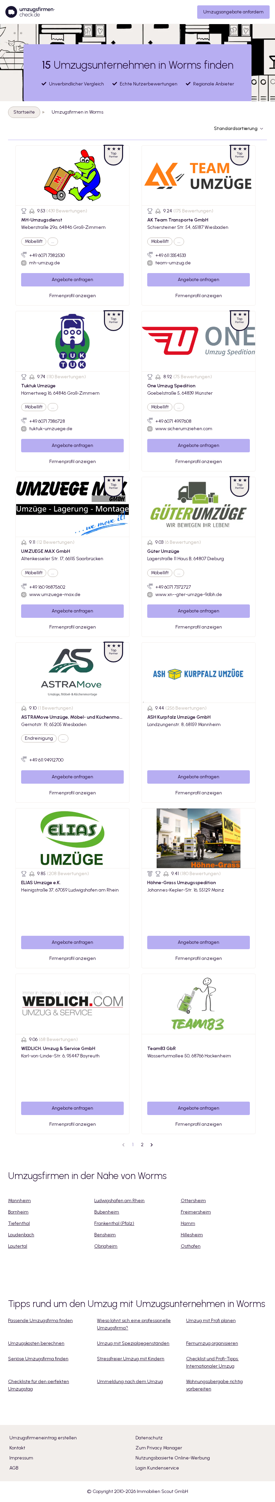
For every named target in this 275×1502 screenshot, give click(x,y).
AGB (13, 1468)
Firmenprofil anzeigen (72, 296)
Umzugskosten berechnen (36, 1343)
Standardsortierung (236, 128)
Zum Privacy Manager (158, 1448)
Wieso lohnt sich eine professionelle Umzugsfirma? (134, 1324)
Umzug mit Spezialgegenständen (133, 1343)
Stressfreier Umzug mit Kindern (130, 1359)
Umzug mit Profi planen (211, 1320)
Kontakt (17, 1448)
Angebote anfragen (72, 279)
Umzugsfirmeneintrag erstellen (43, 1438)
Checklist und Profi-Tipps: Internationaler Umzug (212, 1362)
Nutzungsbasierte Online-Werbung (172, 1458)
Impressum (21, 1458)
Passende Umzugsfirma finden (40, 1320)
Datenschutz (149, 1438)
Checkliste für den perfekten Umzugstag (38, 1385)
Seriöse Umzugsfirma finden (38, 1359)
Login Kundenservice (157, 1468)
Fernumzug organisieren (212, 1343)
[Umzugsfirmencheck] (30, 12)
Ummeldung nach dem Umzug (130, 1381)
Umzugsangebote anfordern (233, 12)
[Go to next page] (151, 1144)
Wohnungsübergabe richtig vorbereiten (214, 1385)
